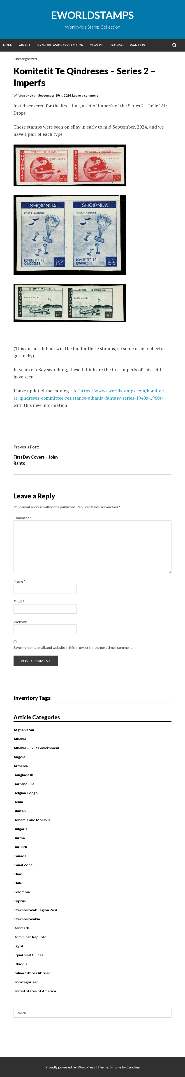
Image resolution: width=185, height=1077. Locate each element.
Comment (22, 518)
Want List (138, 45)
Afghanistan (24, 730)
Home (8, 45)
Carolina (133, 1067)
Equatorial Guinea (29, 955)
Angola (19, 757)
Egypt (18, 946)
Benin (18, 802)
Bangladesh (23, 775)
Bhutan (20, 811)
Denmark (21, 928)
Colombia (22, 892)
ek (31, 95)
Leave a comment (85, 95)
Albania (20, 739)
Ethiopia (21, 964)
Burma (19, 838)
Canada (20, 856)
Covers (96, 45)
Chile (18, 883)
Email (19, 601)
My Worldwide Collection (60, 45)
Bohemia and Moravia (32, 820)
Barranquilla (24, 784)
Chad (18, 874)
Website (20, 622)
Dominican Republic (30, 937)
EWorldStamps (92, 15)
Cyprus (20, 901)
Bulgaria (21, 829)
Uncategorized (25, 59)
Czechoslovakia (27, 919)
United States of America (35, 991)
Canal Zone (23, 865)
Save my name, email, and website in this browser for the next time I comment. (73, 647)
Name (19, 581)
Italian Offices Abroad (32, 973)
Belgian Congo (26, 793)
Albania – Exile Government (37, 748)
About (24, 45)
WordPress (86, 1067)
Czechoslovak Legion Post (36, 910)
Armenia (21, 766)
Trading (116, 45)
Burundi (20, 847)
